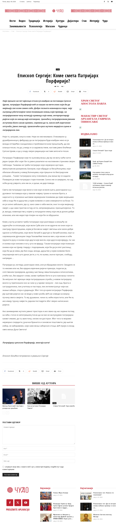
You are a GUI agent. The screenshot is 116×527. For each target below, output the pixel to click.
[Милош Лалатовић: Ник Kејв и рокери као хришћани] (13, 396)
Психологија (35, 26)
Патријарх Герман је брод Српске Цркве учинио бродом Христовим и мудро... (63, 506)
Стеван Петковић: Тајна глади (102, 150)
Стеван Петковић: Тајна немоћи (63, 406)
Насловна (5, 31)
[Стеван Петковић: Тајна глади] (85, 154)
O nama (22, 1)
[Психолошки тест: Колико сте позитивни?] (86, 496)
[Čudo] (58, 10)
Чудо (105, 21)
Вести (13, 21)
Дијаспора (73, 21)
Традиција (34, 21)
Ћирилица (36, 1)
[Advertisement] (58, 50)
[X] (108, 1)
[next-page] (7, 412)
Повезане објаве (16, 383)
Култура (60, 21)
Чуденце (62, 26)
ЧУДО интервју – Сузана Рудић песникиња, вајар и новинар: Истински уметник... (103, 185)
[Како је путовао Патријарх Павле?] (38, 396)
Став (84, 21)
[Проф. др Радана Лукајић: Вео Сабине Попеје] (85, 164)
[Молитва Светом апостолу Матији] (86, 518)
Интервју (94, 21)
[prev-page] (3, 412)
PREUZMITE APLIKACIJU (18, 509)
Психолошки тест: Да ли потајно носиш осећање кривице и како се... (103, 142)
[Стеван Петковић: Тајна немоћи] (63, 396)
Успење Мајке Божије (60, 493)
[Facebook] (104, 1)
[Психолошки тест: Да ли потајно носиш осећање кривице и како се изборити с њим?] (85, 143)
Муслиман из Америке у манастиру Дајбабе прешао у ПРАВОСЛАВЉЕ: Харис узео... (63, 517)
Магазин (50, 26)
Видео (22, 21)
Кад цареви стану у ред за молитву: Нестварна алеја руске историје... (103, 174)
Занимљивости (18, 26)
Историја (48, 21)
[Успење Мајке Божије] (46, 496)
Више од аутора (44, 383)
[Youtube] (112, 1)
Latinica (29, 1)
